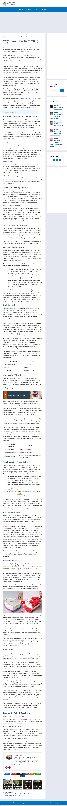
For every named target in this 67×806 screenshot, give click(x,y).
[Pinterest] (9, 767)
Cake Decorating (9, 792)
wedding (20, 494)
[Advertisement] (40, 3)
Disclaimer (50, 803)
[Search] (62, 90)
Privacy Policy (33, 803)
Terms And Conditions (42, 803)
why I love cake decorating (23, 566)
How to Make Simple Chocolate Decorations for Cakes (18, 793)
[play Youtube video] (22, 602)
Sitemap (56, 803)
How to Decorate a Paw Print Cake (13, 795)
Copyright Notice (25, 803)
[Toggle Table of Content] (35, 112)
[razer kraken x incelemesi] (33, 805)
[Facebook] (6, 767)
